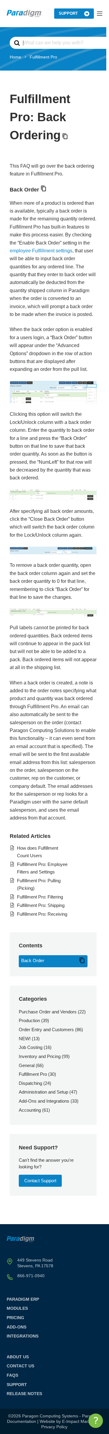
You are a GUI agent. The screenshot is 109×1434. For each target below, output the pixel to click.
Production (29, 1020)
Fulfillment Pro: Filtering (40, 896)
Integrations (22, 1336)
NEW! (25, 1038)
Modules (17, 1308)
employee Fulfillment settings (41, 250)
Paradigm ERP (23, 1299)
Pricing (15, 1317)
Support (68, 13)
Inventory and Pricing (40, 1056)
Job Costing (30, 1047)
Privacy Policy (54, 1426)
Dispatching (30, 1083)
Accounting (30, 1110)
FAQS (12, 1375)
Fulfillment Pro (33, 1074)
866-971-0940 (31, 1275)
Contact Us (20, 1365)
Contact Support (40, 1180)
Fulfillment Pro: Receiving (42, 914)
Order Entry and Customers (46, 1029)
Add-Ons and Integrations (44, 1101)
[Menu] (99, 13)
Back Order (32, 960)
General (27, 1065)
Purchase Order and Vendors (48, 1011)
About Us (18, 1356)
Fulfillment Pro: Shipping (40, 905)
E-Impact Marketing (81, 1421)
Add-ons (16, 1327)
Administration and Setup (43, 1091)
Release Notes (24, 1393)
